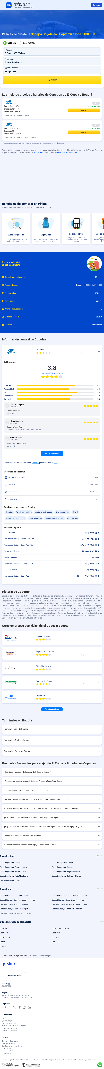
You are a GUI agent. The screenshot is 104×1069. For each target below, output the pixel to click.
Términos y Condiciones (10, 1041)
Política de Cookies (8, 1051)
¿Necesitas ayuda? (14, 975)
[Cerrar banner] (3, 5)
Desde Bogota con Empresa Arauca (66, 872)
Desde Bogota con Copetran (11, 863)
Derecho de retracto (8, 1043)
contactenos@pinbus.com (66, 152)
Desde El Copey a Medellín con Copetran (15, 913)
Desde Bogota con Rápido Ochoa (13, 872)
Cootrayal (56, 933)
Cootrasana (4, 933)
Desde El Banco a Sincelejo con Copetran (68, 900)
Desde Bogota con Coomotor (63, 867)
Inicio (6, 956)
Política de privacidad (9, 1031)
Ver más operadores (52, 709)
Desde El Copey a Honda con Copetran (67, 909)
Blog (3, 1018)
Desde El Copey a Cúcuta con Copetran (15, 909)
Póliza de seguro (7, 1048)
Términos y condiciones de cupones (14, 1026)
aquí (55, 463)
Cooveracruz (5, 937)
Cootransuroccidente (60, 928)
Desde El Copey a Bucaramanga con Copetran (70, 904)
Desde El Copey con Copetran (63, 863)
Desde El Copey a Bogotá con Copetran (15, 904)
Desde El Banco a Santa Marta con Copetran (17, 900)
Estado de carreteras (9, 1023)
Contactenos (6, 1053)
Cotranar (3, 946)
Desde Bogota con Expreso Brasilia (13, 867)
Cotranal (55, 942)
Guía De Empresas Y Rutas (18, 956)
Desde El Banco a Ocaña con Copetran (15, 896)
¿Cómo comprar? (8, 1021)
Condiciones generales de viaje (12, 1046)
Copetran (35, 463)
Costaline (55, 937)
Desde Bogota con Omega (10, 880)
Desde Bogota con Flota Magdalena (14, 876)
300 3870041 (39, 152)
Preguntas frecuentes (9, 1028)
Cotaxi (2, 942)
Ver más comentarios (52, 453)
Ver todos (99, 856)
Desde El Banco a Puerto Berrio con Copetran (69, 896)
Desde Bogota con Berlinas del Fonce (66, 876)
